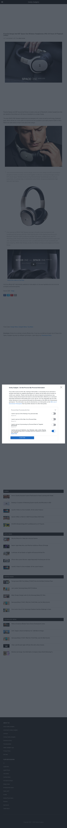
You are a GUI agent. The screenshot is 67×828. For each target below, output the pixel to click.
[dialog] (33, 414)
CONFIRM (22, 437)
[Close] (61, 387)
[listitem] (33, 410)
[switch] (54, 413)
